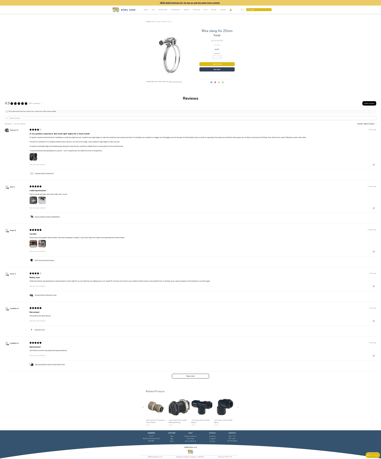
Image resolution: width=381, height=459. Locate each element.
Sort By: (360, 124)
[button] (231, 9)
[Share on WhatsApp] (219, 82)
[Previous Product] (143, 407)
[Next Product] (238, 407)
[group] (190, 413)
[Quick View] (156, 407)
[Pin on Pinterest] (215, 82)
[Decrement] (214, 57)
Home (148, 21)
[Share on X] (223, 82)
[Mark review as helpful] (373, 164)
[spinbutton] (217, 57)
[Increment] (220, 57)
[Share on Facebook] (211, 82)
